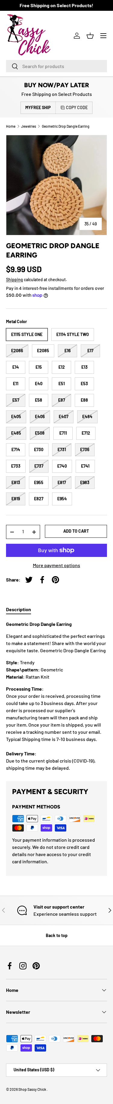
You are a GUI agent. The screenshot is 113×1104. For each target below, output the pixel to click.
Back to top (56, 935)
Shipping (14, 279)
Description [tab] (18, 609)
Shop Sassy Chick (32, 1089)
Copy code (77, 107)
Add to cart (76, 531)
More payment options (56, 565)
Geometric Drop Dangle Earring (65, 126)
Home (10, 126)
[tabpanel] (56, 696)
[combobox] (56, 66)
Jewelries (28, 126)
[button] (90, 35)
